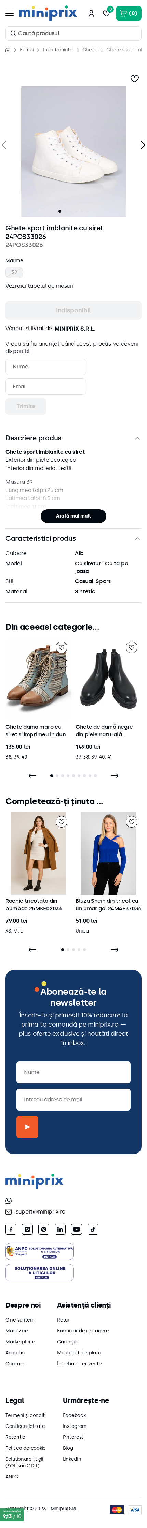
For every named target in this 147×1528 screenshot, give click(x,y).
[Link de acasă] (7, 50)
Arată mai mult (73, 516)
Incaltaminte (57, 50)
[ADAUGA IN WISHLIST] (135, 79)
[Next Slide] (114, 775)
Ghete (89, 50)
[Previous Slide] (32, 775)
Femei (27, 50)
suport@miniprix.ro (40, 1211)
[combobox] (73, 33)
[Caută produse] (13, 33)
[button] (73, 151)
